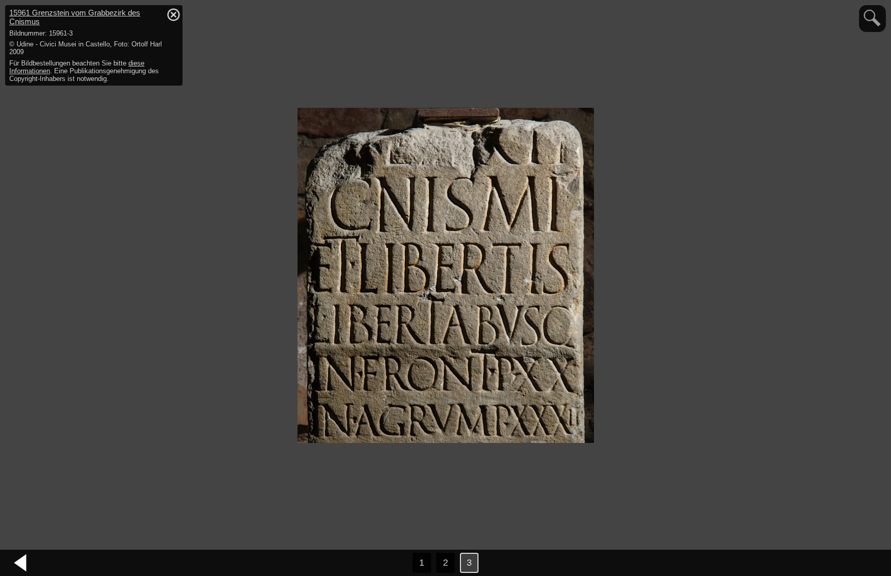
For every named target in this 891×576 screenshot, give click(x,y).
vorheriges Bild (20, 563)
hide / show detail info (173, 14)
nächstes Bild (870, 563)
